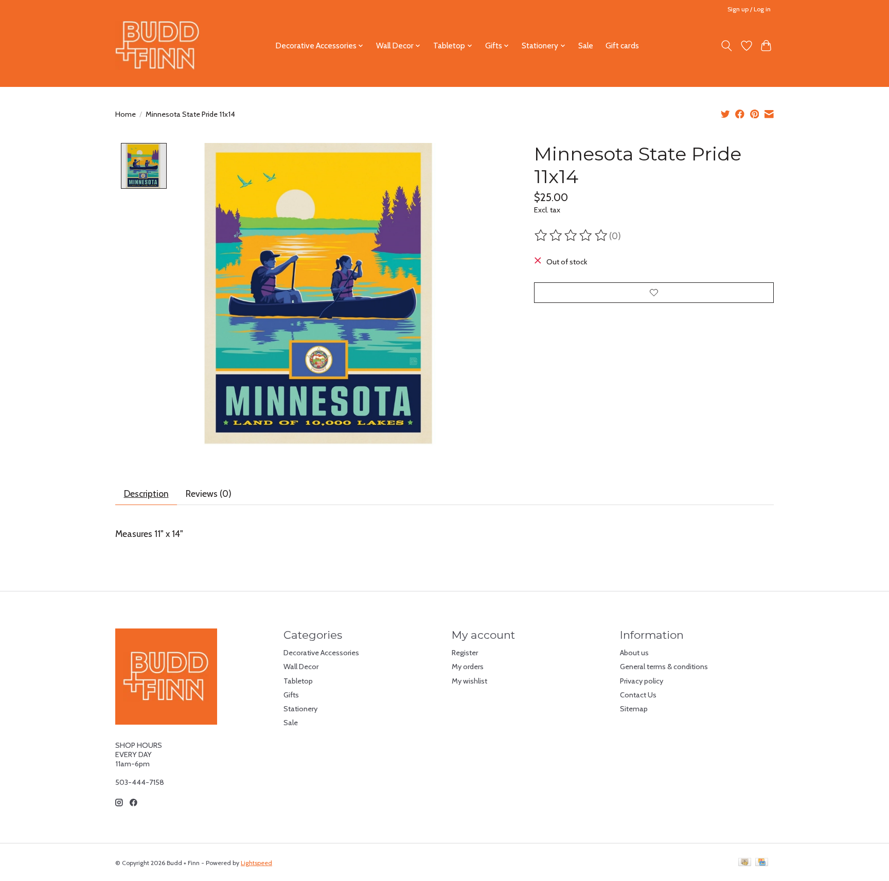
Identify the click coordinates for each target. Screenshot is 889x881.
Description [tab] (146, 493)
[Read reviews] (571, 235)
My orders (468, 666)
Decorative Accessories (321, 652)
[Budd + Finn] (157, 45)
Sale (585, 45)
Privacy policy (641, 681)
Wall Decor (300, 666)
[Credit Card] (761, 863)
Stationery (300, 708)
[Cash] (744, 863)
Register (465, 652)
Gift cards (622, 45)
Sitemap (634, 708)
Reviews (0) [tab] (209, 493)
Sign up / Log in (749, 9)
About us (634, 652)
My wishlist (469, 681)
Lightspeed (256, 863)
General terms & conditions (664, 666)
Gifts (291, 694)
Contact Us (638, 694)
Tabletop (298, 681)
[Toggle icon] (726, 46)
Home (125, 114)
